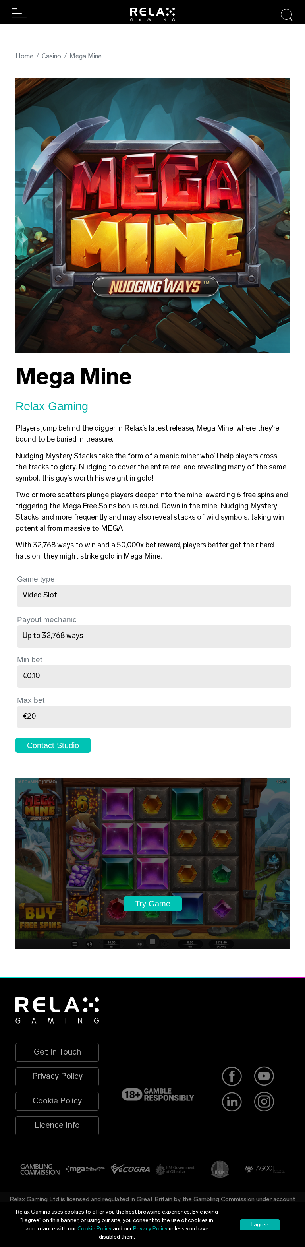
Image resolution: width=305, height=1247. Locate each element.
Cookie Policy (57, 1101)
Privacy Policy (57, 1076)
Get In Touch (57, 1052)
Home (24, 56)
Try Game (152, 903)
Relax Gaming (51, 406)
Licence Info (57, 1125)
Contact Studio (53, 745)
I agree (259, 1225)
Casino (51, 56)
